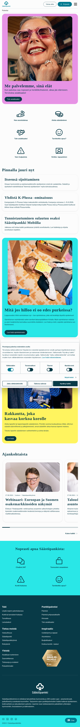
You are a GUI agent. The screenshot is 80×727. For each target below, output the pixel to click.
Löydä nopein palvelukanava (12, 611)
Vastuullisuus (7, 633)
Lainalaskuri (6, 622)
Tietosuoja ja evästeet (10, 662)
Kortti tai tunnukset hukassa (12, 615)
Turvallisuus (6, 618)
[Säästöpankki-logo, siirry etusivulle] (6, 4)
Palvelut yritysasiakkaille (51, 615)
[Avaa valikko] (75, 4)
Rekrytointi (6, 644)
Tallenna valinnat (40, 384)
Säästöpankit (7, 636)
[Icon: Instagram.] (11, 719)
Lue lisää (10, 438)
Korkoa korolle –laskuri (50, 644)
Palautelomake (7, 666)
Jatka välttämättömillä (15, 384)
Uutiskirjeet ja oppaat (49, 633)
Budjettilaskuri (47, 640)
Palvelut (45, 611)
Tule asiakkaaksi (13, 99)
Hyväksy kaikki (65, 384)
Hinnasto (45, 618)
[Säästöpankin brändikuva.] (3, 719)
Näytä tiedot (69, 377)
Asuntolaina (46, 636)
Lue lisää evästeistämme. (51, 357)
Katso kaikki (70, 533)
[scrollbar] (40, 527)
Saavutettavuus (8, 658)
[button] (71, 720)
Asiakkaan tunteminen (10, 655)
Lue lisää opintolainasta (16, 332)
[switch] (30, 369)
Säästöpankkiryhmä (9, 640)
